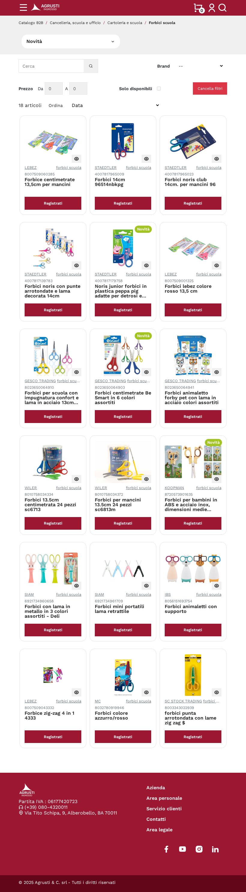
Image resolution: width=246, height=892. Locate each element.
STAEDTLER (106, 167)
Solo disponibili (135, 88)
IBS (168, 594)
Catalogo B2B (31, 22)
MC (98, 701)
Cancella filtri (210, 88)
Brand (163, 66)
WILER (31, 488)
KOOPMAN (174, 488)
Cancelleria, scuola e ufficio (75, 22)
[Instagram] (199, 849)
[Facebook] (166, 849)
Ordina (56, 105)
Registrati (53, 203)
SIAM (29, 594)
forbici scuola (68, 167)
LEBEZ (31, 167)
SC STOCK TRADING (183, 701)
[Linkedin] (215, 849)
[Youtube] (182, 849)
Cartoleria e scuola (124, 22)
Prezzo (26, 88)
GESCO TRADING (40, 381)
